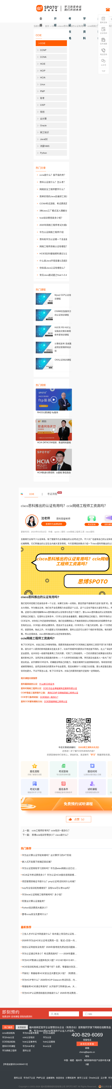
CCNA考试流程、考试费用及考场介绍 (56, 203)
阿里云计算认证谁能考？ (34, 900)
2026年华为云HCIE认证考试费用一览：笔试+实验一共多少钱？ (53, 940)
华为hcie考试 (29, 1046)
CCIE (54, 26)
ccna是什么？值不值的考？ (53, 174)
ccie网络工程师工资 (75, 531)
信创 (42, 111)
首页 (47, 26)
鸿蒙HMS (44, 145)
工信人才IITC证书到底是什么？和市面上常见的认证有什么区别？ (53, 933)
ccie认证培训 (28, 1037)
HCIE (42, 63)
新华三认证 (82, 1077)
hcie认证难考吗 (30, 1041)
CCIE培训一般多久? (49, 697)
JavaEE (44, 139)
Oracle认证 (94, 1077)
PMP (42, 91)
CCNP (43, 49)
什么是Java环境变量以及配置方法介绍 (56, 260)
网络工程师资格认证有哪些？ (54, 246)
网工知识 (44, 132)
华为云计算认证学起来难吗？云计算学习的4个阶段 (46, 855)
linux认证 (47, 1046)
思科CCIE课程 (8, 1046)
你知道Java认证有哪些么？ (53, 267)
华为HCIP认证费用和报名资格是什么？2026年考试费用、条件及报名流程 (57, 992)
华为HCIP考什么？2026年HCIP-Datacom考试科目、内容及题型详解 (55, 979)
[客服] (92, 519)
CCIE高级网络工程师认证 (55, 701)
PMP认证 (40, 1077)
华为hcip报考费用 (31, 1032)
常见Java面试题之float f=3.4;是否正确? (56, 274)
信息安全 (60, 1077)
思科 (63, 531)
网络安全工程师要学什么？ (53, 189)
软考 (42, 97)
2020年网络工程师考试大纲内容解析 (56, 224)
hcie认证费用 (49, 1041)
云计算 (43, 118)
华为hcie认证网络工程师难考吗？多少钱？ (42, 894)
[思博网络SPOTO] (58, 6)
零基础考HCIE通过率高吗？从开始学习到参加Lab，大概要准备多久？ (56, 986)
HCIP (42, 70)
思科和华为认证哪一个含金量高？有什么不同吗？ (56, 239)
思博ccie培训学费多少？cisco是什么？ (50, 834)
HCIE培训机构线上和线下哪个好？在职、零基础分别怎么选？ (52, 966)
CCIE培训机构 (8, 1041)
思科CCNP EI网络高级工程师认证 (63, 692)
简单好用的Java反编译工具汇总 (55, 196)
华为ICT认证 (29, 1077)
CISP (42, 104)
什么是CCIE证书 (46, 683)
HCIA (42, 77)
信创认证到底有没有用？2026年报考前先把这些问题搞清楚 (50, 946)
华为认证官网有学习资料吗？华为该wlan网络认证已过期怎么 (51, 868)
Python (43, 152)
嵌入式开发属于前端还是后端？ (37, 861)
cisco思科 (90, 531)
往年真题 (103, 43)
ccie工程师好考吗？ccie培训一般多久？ (51, 830)
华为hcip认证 (8, 1037)
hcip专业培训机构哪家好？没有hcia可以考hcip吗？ (46, 887)
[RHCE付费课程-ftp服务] (54, 400)
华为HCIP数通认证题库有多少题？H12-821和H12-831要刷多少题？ (54, 960)
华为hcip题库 (49, 1032)
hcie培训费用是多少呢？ (51, 217)
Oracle (43, 125)
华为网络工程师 (9, 1050)
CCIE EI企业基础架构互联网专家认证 (60, 688)
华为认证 (47, 1037)
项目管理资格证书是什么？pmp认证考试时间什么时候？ (49, 881)
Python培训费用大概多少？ (35, 907)
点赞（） (80, 819)
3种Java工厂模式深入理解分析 (54, 210)
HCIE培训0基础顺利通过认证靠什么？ (56, 253)
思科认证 (27, 1050)
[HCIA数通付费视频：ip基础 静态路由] (54, 460)
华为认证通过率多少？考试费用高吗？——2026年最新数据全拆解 (54, 953)
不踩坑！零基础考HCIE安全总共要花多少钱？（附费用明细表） (53, 973)
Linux (42, 84)
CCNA (43, 56)
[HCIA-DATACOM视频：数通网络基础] (54, 430)
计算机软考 (71, 1077)
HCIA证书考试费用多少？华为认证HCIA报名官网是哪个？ (50, 874)
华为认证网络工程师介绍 (52, 231)
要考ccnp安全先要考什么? (35, 914)
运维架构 (50, 1077)
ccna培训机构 (8, 1032)
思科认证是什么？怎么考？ (53, 181)
